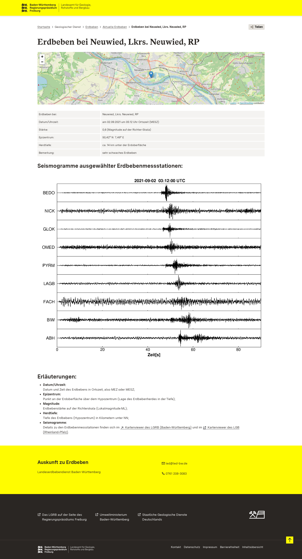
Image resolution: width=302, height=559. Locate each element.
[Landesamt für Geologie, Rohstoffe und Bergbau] (57, 8)
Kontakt (176, 547)
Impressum (210, 547)
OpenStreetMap (246, 103)
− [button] (42, 62)
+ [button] (42, 56)
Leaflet (233, 103)
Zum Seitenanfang (290, 540)
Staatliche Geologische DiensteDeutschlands (164, 517)
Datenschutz (192, 547)
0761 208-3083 (176, 473)
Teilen (259, 27)
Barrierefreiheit (229, 547)
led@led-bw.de (176, 463)
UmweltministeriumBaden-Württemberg (114, 517)
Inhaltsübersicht (252, 547)
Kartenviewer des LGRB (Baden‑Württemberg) (158, 427)
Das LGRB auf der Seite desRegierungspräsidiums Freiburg (64, 517)
